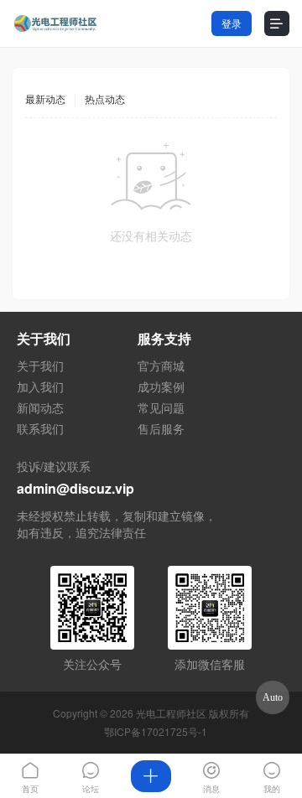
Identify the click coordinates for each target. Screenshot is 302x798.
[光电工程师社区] (54, 24)
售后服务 (161, 428)
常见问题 (161, 407)
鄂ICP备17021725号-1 (155, 731)
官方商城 (161, 365)
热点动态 (105, 98)
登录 (231, 23)
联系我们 (40, 428)
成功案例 (161, 386)
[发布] (151, 776)
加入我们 (40, 386)
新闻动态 (40, 407)
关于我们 (40, 365)
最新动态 (45, 98)
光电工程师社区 (171, 713)
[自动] (272, 697)
